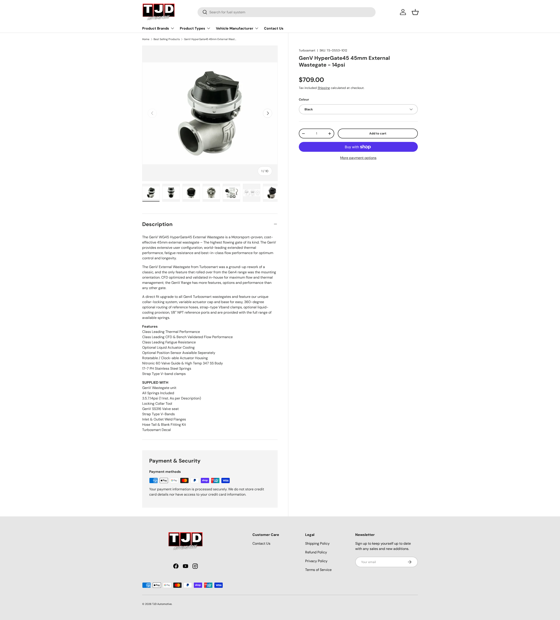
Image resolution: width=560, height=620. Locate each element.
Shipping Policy (317, 543)
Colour (304, 99)
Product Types (192, 28)
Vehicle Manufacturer (234, 28)
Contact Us (274, 28)
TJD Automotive (162, 604)
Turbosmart (307, 50)
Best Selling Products (167, 39)
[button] (415, 12)
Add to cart (377, 133)
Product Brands (155, 28)
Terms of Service (318, 569)
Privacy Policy (316, 561)
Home (145, 39)
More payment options (358, 157)
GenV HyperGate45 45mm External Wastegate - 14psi (210, 39)
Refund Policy (316, 552)
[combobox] (287, 12)
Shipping (324, 88)
